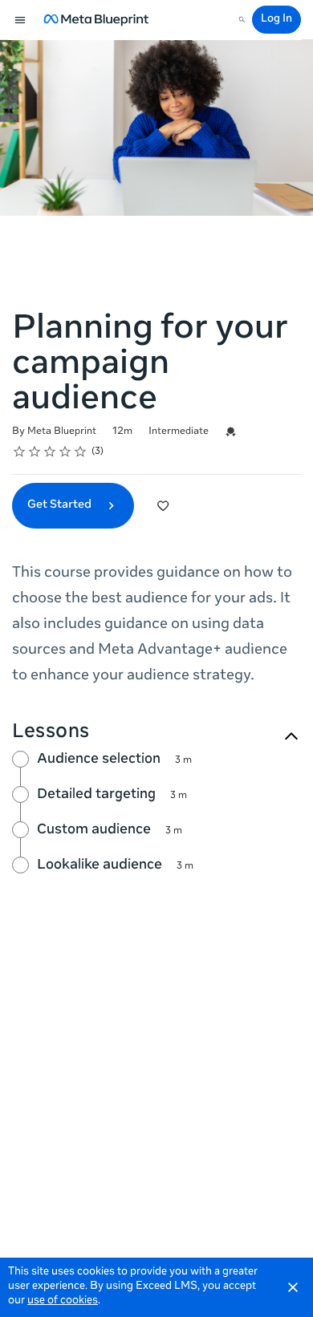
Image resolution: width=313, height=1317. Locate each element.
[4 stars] (65, 451)
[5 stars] (80, 451)
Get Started (60, 505)
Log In (276, 19)
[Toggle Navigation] (21, 20)
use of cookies (62, 1301)
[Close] (293, 1287)
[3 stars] (50, 451)
